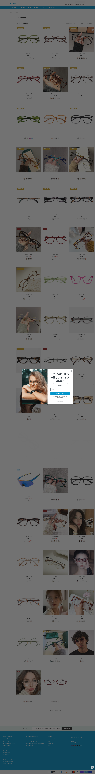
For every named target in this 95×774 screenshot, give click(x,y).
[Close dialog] (71, 371)
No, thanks (60, 401)
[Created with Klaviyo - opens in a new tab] (47, 404)
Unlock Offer (60, 393)
